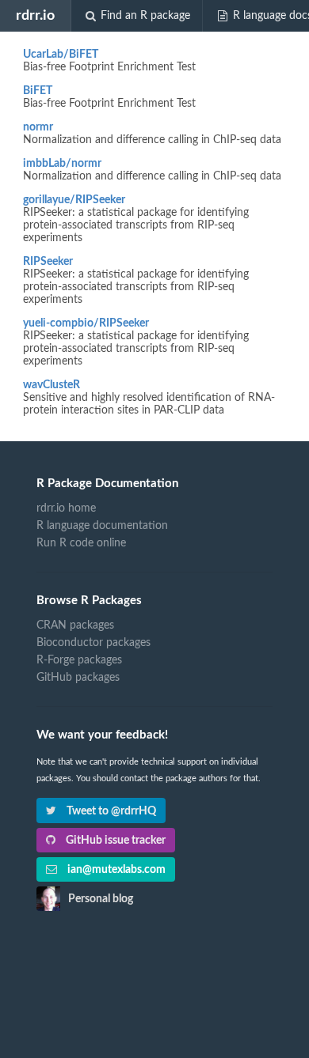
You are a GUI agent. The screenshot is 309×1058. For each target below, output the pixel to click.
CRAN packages (75, 625)
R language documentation (102, 525)
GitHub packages (78, 677)
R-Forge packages (79, 660)
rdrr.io (35, 15)
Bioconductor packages (93, 642)
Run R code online (81, 543)
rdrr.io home (66, 508)
